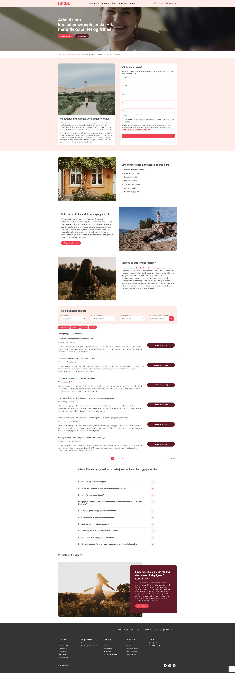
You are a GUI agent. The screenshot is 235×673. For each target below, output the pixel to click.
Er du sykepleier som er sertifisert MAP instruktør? (77, 378)
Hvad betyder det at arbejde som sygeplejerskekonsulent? (102, 488)
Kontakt (132, 3)
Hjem (59, 54)
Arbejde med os (94, 3)
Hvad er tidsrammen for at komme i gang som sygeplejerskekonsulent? (108, 544)
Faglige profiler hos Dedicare (71, 54)
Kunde (114, 3)
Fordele (83, 643)
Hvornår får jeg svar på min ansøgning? (95, 524)
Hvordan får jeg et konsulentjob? (92, 482)
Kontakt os (142, 606)
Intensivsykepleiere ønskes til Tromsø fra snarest (76, 358)
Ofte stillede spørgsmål (110, 654)
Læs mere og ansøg (161, 345)
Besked (124, 103)
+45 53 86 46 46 (155, 646)
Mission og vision (131, 643)
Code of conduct (131, 654)
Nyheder (128, 646)
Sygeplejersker (63, 648)
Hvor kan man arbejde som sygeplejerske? (96, 517)
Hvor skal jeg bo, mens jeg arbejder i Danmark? (98, 531)
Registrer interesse (71, 243)
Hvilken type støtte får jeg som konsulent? (96, 537)
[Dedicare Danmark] (64, 3)
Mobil (123, 94)
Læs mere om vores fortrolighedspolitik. (136, 130)
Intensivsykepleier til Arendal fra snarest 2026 (75, 339)
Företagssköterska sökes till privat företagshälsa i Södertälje (81, 438)
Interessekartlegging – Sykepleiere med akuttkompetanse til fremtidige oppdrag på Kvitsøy (93, 418)
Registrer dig (65, 36)
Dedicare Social (63, 646)
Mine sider (160, 3)
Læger (60, 643)
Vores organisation (131, 651)
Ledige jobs (105, 3)
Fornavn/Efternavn (127, 77)
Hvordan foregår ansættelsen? (91, 495)
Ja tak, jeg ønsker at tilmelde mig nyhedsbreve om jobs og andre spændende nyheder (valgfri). (150, 120)
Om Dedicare (123, 3)
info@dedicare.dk (156, 643)
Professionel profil (127, 111)
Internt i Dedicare (64, 657)
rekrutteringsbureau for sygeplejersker (153, 268)
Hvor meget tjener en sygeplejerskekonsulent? (97, 511)
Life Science (62, 654)
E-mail (124, 86)
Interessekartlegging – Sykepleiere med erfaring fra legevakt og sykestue (86, 398)
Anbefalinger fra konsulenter (89, 646)
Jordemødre (62, 651)
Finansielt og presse (132, 648)
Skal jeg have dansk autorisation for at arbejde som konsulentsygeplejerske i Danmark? (110, 503)
